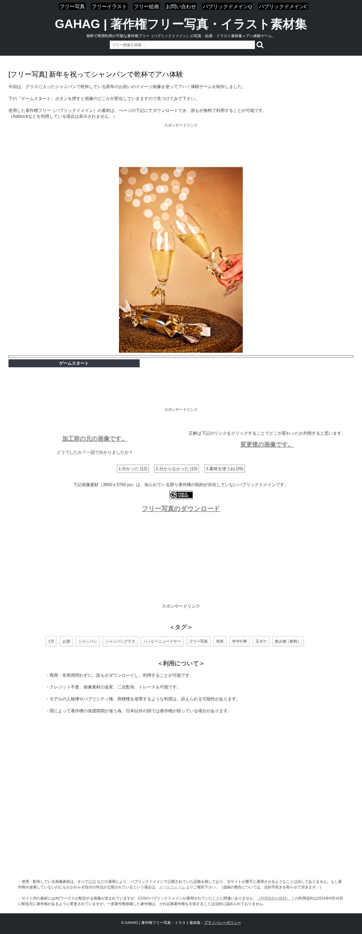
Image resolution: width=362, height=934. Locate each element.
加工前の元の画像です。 (94, 438)
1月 (51, 641)
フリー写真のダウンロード (181, 508)
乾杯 (220, 641)
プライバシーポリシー (222, 922)
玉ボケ (261, 641)
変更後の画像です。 (267, 444)
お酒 (66, 641)
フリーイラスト (109, 6)
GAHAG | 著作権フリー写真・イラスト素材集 (181, 24)
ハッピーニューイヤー (162, 641)
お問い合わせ (181, 6)
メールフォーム (172, 887)
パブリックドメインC (283, 6)
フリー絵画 (146, 6)
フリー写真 (72, 6)
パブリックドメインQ (227, 6)
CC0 (92, 881)
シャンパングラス (120, 641)
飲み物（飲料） (288, 641)
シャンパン (87, 641)
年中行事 (239, 641)
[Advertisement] (181, 146)
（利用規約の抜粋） (273, 898)
